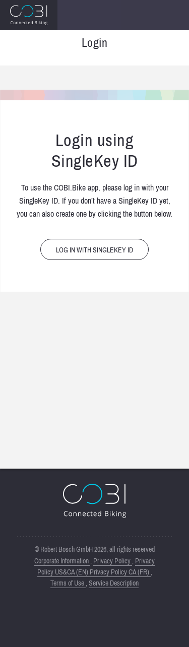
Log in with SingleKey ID (94, 249)
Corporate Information (62, 560)
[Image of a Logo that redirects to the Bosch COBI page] (28, 15)
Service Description (114, 583)
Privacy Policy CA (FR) (120, 571)
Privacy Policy (112, 560)
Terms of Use (68, 583)
